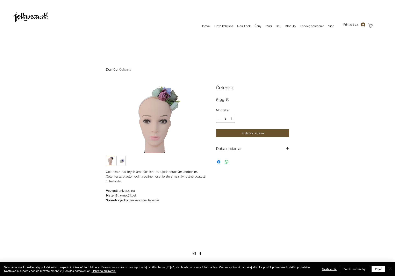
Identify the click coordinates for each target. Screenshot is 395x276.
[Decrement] (219, 119)
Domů (110, 69)
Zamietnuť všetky (354, 269)
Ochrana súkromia (104, 271)
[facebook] (200, 253)
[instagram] (194, 253)
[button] (371, 25)
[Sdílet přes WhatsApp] (226, 161)
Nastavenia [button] (329, 269)
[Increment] (232, 119)
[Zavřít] (390, 269)
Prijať (378, 269)
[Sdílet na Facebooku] (218, 161)
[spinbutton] (225, 119)
